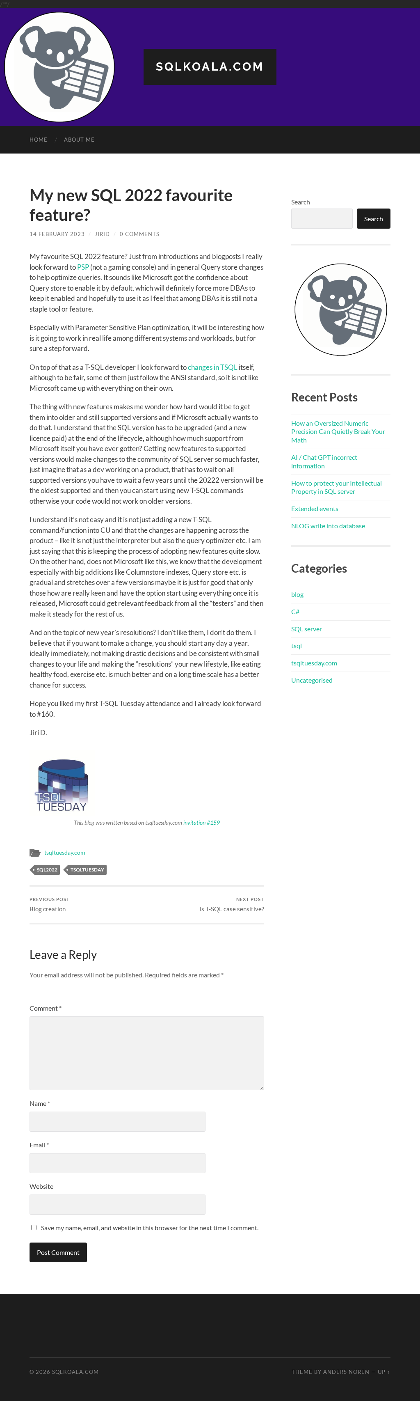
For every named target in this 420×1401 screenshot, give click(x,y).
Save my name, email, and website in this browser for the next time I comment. (149, 1227)
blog (297, 594)
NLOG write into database (328, 526)
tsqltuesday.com (64, 852)
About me (79, 139)
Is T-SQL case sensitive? (231, 905)
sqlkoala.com (210, 66)
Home (39, 139)
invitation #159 (201, 822)
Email (39, 1145)
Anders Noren (346, 1372)
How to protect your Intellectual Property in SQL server (336, 487)
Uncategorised (312, 680)
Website (41, 1186)
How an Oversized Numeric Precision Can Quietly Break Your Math (338, 431)
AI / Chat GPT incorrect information (324, 461)
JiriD (102, 234)
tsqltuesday (87, 870)
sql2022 (47, 870)
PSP (83, 267)
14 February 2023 (57, 234)
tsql (296, 645)
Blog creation (50, 905)
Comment (46, 1008)
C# (295, 611)
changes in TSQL (212, 367)
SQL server (306, 629)
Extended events (314, 508)
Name (40, 1103)
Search (300, 202)
